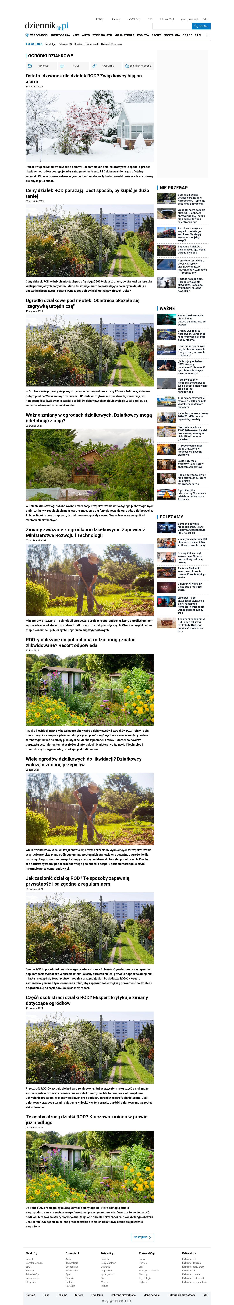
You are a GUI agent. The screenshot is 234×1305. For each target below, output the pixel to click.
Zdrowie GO (65, 44)
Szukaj (203, 26)
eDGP (29, 1267)
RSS (205, 1295)
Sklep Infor (31, 1282)
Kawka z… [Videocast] (86, 44)
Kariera (78, 1295)
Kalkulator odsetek (191, 1274)
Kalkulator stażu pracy (193, 1267)
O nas (46, 1295)
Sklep (205, 19)
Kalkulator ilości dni (191, 1263)
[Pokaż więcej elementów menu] (208, 35)
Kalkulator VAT (189, 1270)
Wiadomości (72, 1270)
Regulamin (97, 1295)
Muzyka (105, 1282)
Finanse (143, 1263)
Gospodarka (72, 1267)
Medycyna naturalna (149, 1270)
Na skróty (32, 1253)
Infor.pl (29, 1259)
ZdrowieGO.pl (167, 19)
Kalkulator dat (189, 1259)
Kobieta (105, 1259)
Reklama (62, 1295)
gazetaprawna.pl (189, 19)
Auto (68, 1259)
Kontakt (30, 1295)
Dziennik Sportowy (111, 44)
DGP (150, 19)
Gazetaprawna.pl (34, 1263)
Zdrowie (70, 1278)
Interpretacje (32, 1278)
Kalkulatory (189, 1253)
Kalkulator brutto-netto (193, 1278)
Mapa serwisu (152, 1295)
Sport (68, 1274)
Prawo (142, 1259)
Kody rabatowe (108, 1263)
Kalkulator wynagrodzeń (194, 1282)
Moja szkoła (107, 1270)
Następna (140, 1237)
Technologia (72, 1263)
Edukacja (105, 1267)
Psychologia (145, 1278)
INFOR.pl (100, 19)
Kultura (104, 1286)
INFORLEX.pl (134, 19)
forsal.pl (116, 19)
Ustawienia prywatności (182, 1295)
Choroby (143, 1274)
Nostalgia (50, 44)
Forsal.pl (30, 1270)
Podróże (70, 1282)
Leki (141, 1267)
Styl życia (143, 1282)
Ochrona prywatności (123, 1295)
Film (103, 1278)
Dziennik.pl (72, 1253)
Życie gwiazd (107, 1274)
